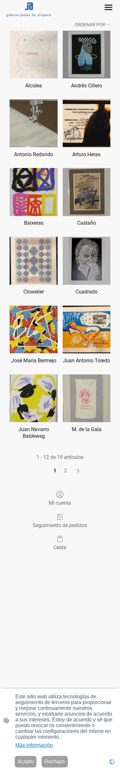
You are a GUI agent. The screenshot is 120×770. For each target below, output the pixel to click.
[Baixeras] (33, 192)
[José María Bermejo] (33, 329)
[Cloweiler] (33, 261)
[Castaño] (86, 192)
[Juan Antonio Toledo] (86, 329)
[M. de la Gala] (86, 398)
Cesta (59, 547)
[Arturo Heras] (86, 123)
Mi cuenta (60, 503)
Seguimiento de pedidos (60, 525)
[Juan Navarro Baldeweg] (33, 398)
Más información (34, 745)
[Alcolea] (33, 54)
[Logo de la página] (28, 9)
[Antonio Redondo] (33, 123)
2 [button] (65, 471)
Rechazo (54, 761)
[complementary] (112, 762)
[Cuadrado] (86, 261)
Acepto (26, 761)
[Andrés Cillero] (86, 54)
